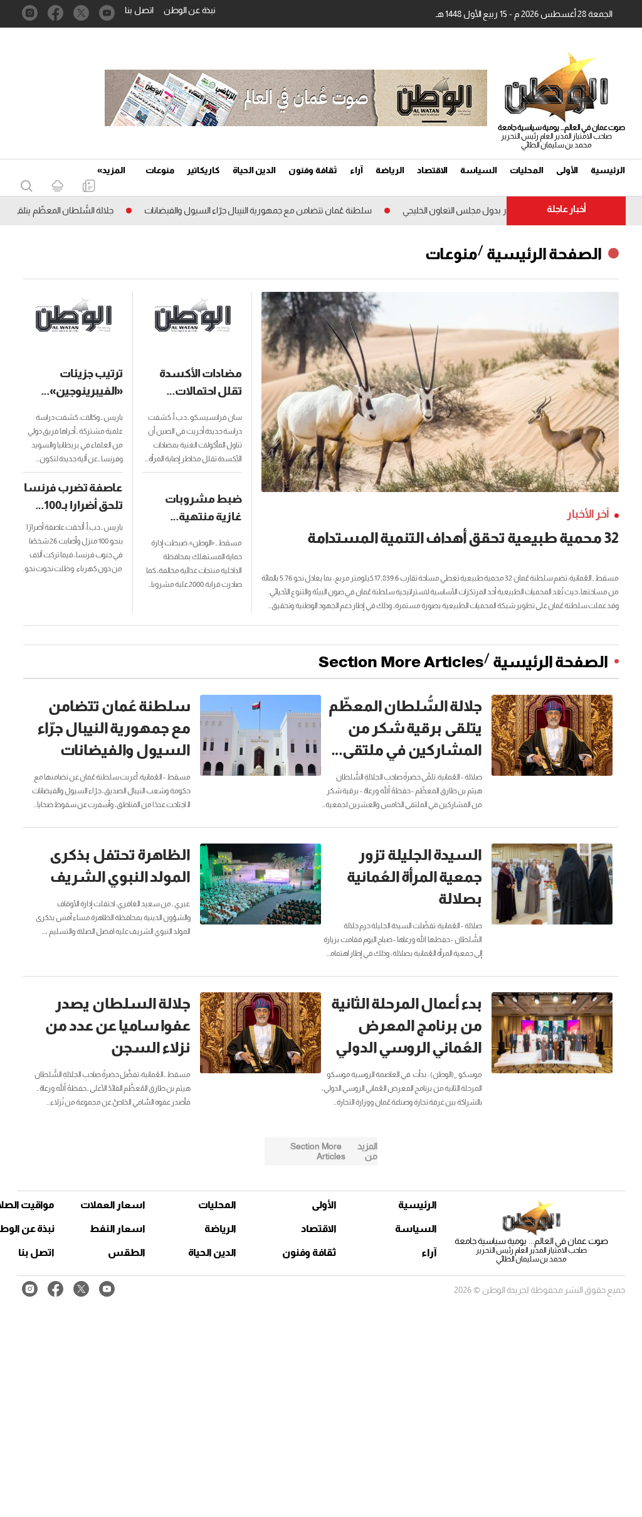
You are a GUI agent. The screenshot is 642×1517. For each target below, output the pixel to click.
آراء (356, 170)
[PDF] (88, 187)
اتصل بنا (139, 10)
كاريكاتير (203, 170)
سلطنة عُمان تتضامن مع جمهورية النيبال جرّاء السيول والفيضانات (286, 210)
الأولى (567, 170)
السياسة (478, 170)
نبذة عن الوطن (190, 10)
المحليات (527, 170)
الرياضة (390, 170)
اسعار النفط (117, 1228)
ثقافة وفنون (312, 170)
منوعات (159, 170)
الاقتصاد (432, 170)
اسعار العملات (114, 1204)
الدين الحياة (254, 170)
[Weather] (57, 186)
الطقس (126, 1252)
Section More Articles (401, 661)
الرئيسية (608, 170)
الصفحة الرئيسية (544, 253)
